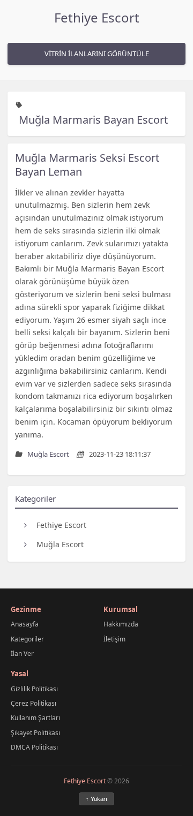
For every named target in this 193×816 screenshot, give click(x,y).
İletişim (114, 639)
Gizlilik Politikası (34, 688)
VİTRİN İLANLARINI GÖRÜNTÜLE (96, 53)
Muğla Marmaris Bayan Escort (93, 119)
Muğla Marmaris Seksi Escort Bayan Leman (87, 164)
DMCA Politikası (34, 747)
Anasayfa (25, 624)
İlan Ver (22, 653)
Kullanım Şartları (35, 717)
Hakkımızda (120, 624)
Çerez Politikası (33, 703)
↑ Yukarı (96, 799)
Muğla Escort (60, 544)
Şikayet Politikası (35, 732)
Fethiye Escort (96, 17)
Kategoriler (27, 639)
